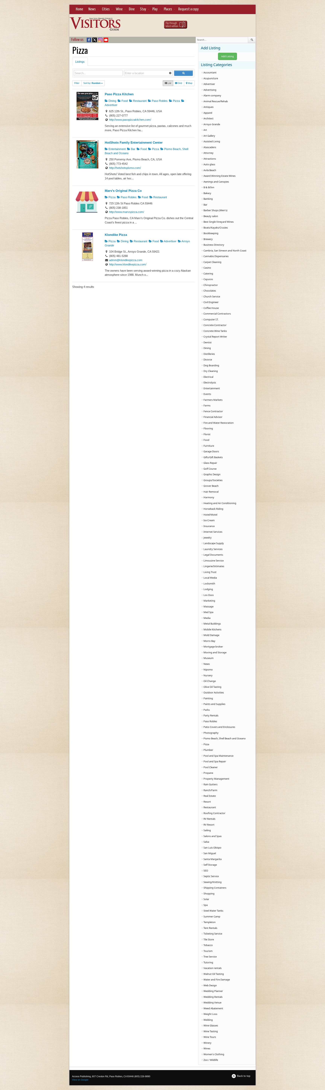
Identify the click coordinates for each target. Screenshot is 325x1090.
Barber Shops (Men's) (215, 210)
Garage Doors (211, 451)
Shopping (209, 893)
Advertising (210, 89)
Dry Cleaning (211, 371)
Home (79, 9)
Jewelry (208, 537)
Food (124, 100)
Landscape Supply (214, 543)
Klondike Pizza (116, 235)
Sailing (207, 830)
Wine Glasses (211, 1025)
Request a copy (188, 9)
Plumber (208, 750)
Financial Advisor (213, 417)
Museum (208, 658)
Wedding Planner (213, 991)
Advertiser (169, 241)
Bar (132, 149)
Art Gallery (209, 135)
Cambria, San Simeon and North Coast (225, 250)
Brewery (208, 239)
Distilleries (209, 354)
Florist (207, 434)
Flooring (208, 428)
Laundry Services (213, 549)
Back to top (243, 1075)
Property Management (216, 778)
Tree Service (210, 956)
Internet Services (213, 531)
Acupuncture (211, 78)
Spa (206, 905)
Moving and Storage (215, 652)
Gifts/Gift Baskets (213, 457)
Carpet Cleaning (212, 262)
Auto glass (209, 164)
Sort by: (92, 83)
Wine (119, 9)
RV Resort (209, 824)
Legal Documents (213, 554)
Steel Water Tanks (213, 910)
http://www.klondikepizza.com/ (127, 264)
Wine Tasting (211, 1031)
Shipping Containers (215, 887)
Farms (207, 405)
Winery (207, 1042)
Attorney (208, 153)
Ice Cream (209, 520)
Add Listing (227, 56)
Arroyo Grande (212, 124)
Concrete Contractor (215, 325)
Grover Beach (211, 485)
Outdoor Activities (214, 692)
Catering (208, 273)
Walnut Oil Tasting (214, 974)
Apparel (208, 112)
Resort (207, 801)
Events (207, 394)
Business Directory (214, 244)
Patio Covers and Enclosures (219, 727)
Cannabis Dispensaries (216, 256)
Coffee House (211, 308)
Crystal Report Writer (215, 336)
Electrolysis (210, 382)
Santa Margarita (213, 859)
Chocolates (210, 290)
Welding (208, 1019)
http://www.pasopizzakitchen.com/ (130, 119)
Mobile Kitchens (212, 629)
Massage (208, 606)
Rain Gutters (210, 784)
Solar (206, 899)
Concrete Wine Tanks (215, 331)
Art (205, 130)
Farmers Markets (213, 399)
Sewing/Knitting (213, 882)
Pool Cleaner (211, 767)
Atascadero (210, 147)
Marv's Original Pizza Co (123, 191)
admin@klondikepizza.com (125, 260)
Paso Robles (159, 100)
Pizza (176, 100)
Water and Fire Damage (217, 979)
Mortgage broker (213, 646)
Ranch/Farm (210, 790)
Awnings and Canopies (216, 181)
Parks (207, 709)
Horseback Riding (213, 508)
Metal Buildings (212, 623)
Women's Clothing (214, 1054)
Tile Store (209, 939)
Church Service (212, 296)
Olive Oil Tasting (212, 687)
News (92, 9)
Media (207, 618)
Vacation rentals (213, 968)
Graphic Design (212, 474)
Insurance (209, 526)
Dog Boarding (211, 365)
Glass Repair (210, 463)
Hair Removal (211, 491)
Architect (208, 118)
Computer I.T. (211, 319)
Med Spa (208, 612)
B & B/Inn (209, 187)
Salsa (206, 841)
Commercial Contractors (217, 313)
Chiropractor (211, 285)
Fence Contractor (213, 411)
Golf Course (210, 468)
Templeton (210, 922)
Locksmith (209, 583)
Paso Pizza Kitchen (119, 94)
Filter (76, 83)
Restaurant (139, 100)
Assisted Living (212, 141)
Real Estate (210, 796)
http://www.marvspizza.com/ (126, 211)
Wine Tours (210, 1037)
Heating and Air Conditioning (220, 503)
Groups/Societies (213, 480)
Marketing (209, 600)
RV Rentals (209, 818)
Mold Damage (211, 635)
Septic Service (211, 876)
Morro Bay (209, 641)
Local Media (210, 577)
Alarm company (212, 95)
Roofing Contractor (214, 813)
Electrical (208, 377)
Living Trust (210, 572)
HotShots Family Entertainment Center (134, 142)
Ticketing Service (213, 933)
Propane (208, 773)
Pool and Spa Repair (215, 761)
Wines (207, 1048)
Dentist (208, 342)
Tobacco (208, 945)
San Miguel (210, 853)
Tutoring (208, 962)
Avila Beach (210, 170)
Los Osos (209, 595)
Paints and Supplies (214, 704)
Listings (80, 61)
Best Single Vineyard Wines (219, 221)
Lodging (208, 589)
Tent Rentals (210, 928)
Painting (208, 698)
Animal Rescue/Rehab (216, 101)
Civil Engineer (211, 302)
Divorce (208, 359)
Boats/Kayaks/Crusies (216, 227)
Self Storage (210, 864)
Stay (143, 9)
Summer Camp (212, 916)
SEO (206, 870)
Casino (207, 267)
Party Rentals (211, 715)
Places (168, 9)
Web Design (210, 985)
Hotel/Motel (210, 514)
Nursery (208, 675)
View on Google (80, 1080)
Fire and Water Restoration (219, 422)
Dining (112, 100)
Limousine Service (214, 560)
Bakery (207, 193)
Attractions (210, 158)
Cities (106, 9)
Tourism (208, 951)
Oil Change (210, 681)
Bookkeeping (211, 233)
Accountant (210, 72)
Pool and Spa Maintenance (218, 755)
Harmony (209, 497)
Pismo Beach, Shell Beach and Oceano (225, 738)
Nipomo (208, 669)
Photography (211, 732)
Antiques (208, 107)
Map (189, 83)
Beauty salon (211, 216)
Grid (179, 83)
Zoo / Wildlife (211, 1060)
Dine (132, 9)
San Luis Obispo (212, 847)
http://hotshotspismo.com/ (125, 167)
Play (155, 9)
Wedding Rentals (213, 997)
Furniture (209, 445)
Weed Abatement (213, 1008)
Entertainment (117, 149)
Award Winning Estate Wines (219, 175)
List (169, 83)
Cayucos (208, 279)
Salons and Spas (213, 836)
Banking (208, 198)
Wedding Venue (212, 1002)
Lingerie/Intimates (214, 566)
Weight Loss (210, 1014)
